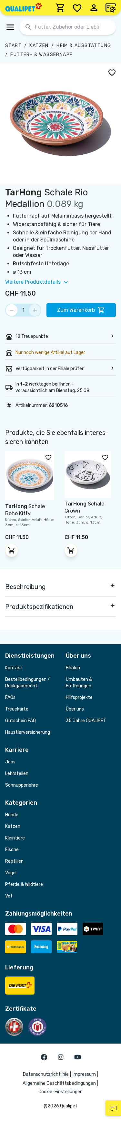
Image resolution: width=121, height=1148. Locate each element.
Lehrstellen (16, 773)
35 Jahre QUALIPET (86, 720)
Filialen (73, 668)
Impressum (84, 1074)
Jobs (10, 762)
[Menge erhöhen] (35, 310)
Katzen (38, 45)
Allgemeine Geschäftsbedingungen (59, 1083)
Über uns (75, 709)
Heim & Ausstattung (83, 45)
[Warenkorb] (60, 8)
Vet (9, 896)
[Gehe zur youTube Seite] (77, 1057)
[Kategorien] (10, 27)
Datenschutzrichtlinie (46, 1074)
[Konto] (94, 8)
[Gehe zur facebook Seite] (44, 1057)
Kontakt (13, 668)
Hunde (11, 815)
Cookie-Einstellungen (60, 1091)
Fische (12, 849)
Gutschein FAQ (20, 720)
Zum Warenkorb (76, 310)
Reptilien (14, 861)
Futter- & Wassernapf (41, 54)
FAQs (10, 697)
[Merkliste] (77, 8)
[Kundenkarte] (111, 8)
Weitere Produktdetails (33, 282)
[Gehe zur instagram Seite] (60, 1057)
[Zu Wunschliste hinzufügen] (112, 72)
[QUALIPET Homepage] (23, 8)
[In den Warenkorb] (11, 550)
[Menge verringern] (11, 310)
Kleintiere (15, 838)
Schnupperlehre (21, 785)
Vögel (10, 873)
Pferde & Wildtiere (24, 884)
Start (13, 45)
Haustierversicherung (27, 732)
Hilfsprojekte (79, 697)
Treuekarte (16, 709)
